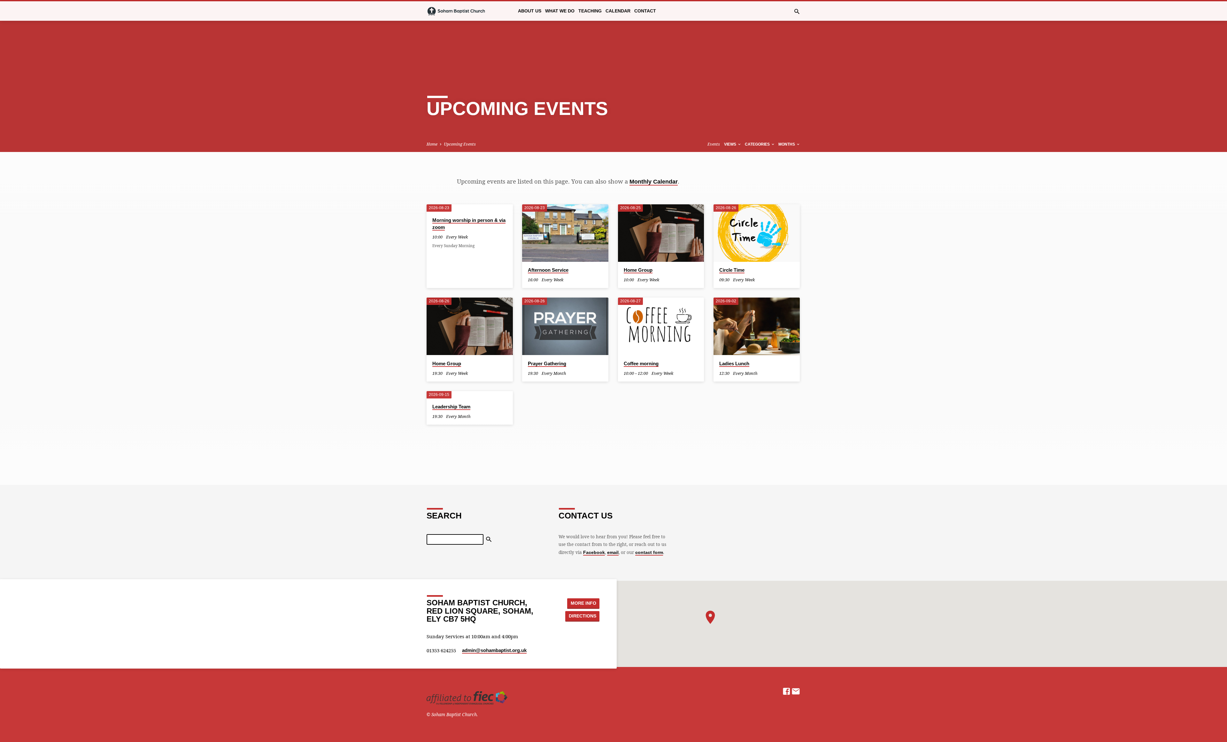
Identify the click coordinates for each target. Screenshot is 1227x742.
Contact (645, 11)
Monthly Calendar (653, 181)
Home (432, 144)
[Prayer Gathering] (565, 326)
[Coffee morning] (661, 326)
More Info (583, 603)
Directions (582, 615)
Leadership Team (451, 406)
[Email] (795, 691)
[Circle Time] (757, 233)
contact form (649, 552)
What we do (560, 11)
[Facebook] (786, 691)
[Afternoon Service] (565, 233)
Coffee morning (641, 363)
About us (529, 11)
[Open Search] (796, 11)
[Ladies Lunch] (757, 326)
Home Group (638, 270)
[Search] (488, 539)
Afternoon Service (548, 270)
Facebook (594, 552)
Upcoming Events (460, 144)
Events (713, 144)
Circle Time (732, 270)
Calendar (618, 11)
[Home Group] (661, 233)
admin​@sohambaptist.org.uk (494, 650)
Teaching (590, 11)
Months (787, 144)
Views (730, 144)
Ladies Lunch (734, 363)
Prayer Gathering (547, 363)
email (613, 552)
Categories (758, 144)
